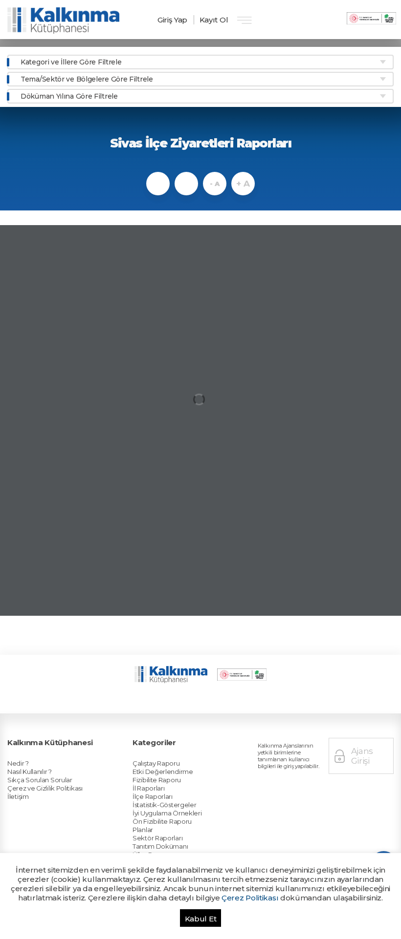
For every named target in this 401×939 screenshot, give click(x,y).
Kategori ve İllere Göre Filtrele (71, 62)
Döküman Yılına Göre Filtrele (69, 96)
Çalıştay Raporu (156, 763)
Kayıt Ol (214, 19)
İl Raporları (148, 788)
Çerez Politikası (250, 897)
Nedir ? (18, 763)
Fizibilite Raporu (157, 780)
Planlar (143, 830)
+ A (242, 183)
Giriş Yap (172, 19)
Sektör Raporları (157, 838)
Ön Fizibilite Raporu (162, 821)
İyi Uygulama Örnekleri (167, 813)
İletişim (18, 796)
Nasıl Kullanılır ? (29, 771)
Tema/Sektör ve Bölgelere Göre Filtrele (87, 79)
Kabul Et (201, 918)
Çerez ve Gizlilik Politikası (45, 788)
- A (214, 184)
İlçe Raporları (153, 796)
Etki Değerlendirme (163, 771)
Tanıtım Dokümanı (160, 846)
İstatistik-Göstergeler (164, 805)
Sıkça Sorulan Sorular (39, 780)
